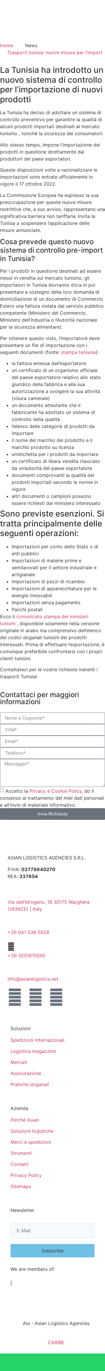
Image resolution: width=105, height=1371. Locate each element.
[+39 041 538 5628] (11, 923)
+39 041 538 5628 (28, 932)
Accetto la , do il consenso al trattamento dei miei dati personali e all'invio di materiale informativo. (52, 798)
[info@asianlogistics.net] (11, 970)
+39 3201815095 (27, 955)
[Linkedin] (35, 997)
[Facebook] (15, 997)
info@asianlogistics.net (33, 979)
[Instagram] (56, 997)
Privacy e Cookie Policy (55, 791)
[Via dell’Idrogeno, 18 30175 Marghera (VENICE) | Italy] (11, 893)
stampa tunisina (78, 352)
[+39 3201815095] (11, 946)
